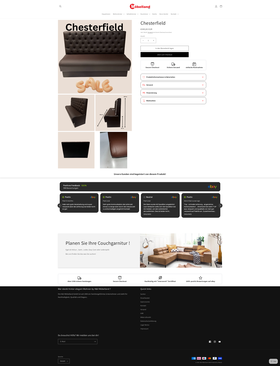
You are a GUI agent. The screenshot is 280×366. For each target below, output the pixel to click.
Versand (150, 32)
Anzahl (143, 36)
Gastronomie (145, 302)
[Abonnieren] (94, 341)
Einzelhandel (145, 298)
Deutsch (62, 361)
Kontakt (143, 306)
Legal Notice (144, 325)
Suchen (143, 294)
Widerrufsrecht (145, 317)
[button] (60, 6)
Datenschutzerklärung (148, 321)
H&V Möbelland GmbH (205, 362)
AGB (141, 313)
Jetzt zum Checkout (164, 55)
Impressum (144, 329)
